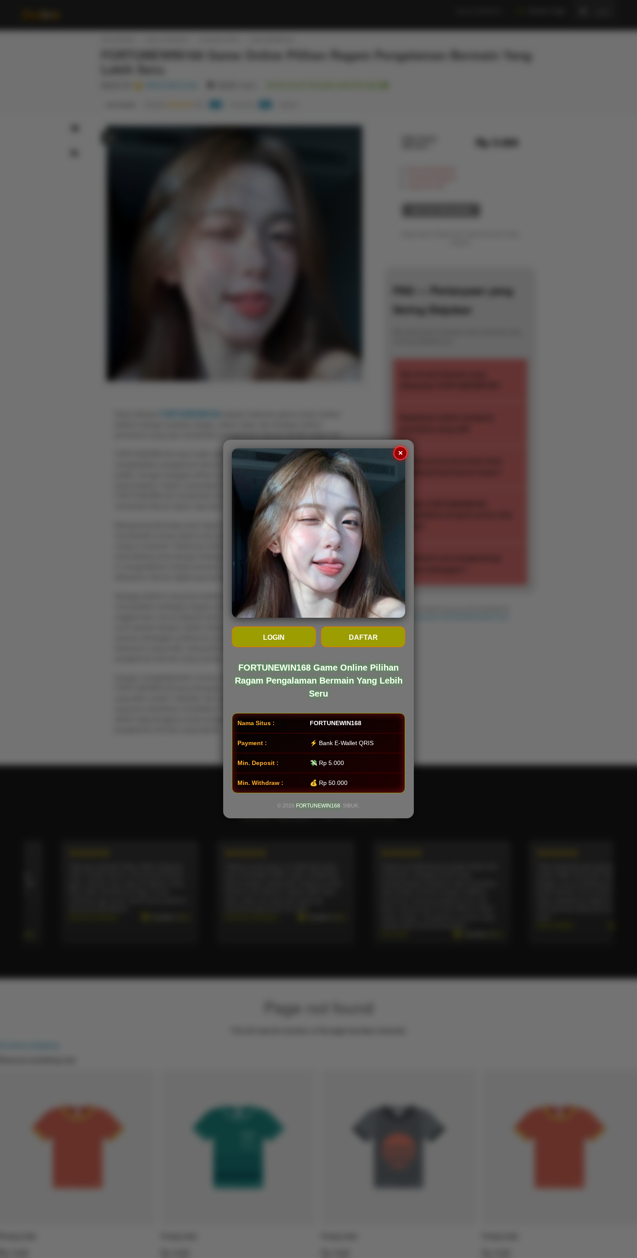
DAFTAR (363, 637)
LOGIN (274, 637)
